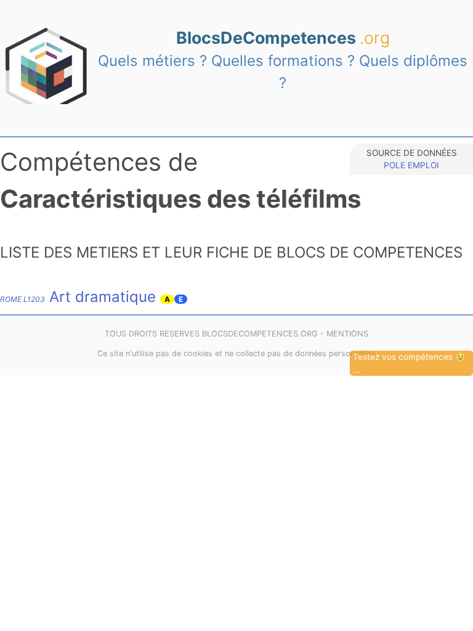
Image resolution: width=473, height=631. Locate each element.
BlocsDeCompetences (283, 37)
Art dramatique (78, 297)
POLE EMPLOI (411, 165)
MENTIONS (347, 333)
